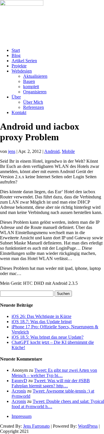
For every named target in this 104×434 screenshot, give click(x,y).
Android (52, 151)
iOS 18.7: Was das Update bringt (42, 321)
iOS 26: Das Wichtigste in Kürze (41, 316)
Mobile (68, 151)
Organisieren (35, 91)
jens (11, 151)
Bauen (29, 81)
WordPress (88, 426)
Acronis (19, 390)
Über (16, 96)
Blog (16, 55)
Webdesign (22, 71)
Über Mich (33, 102)
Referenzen (33, 107)
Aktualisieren (35, 76)
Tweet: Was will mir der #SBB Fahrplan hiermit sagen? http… (51, 383)
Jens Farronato (36, 426)
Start (16, 50)
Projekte (19, 65)
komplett (31, 86)
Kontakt (19, 112)
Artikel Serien (24, 60)
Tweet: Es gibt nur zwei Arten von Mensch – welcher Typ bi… (54, 373)
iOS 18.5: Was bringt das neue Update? (47, 337)
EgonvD (19, 380)
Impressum (21, 416)
